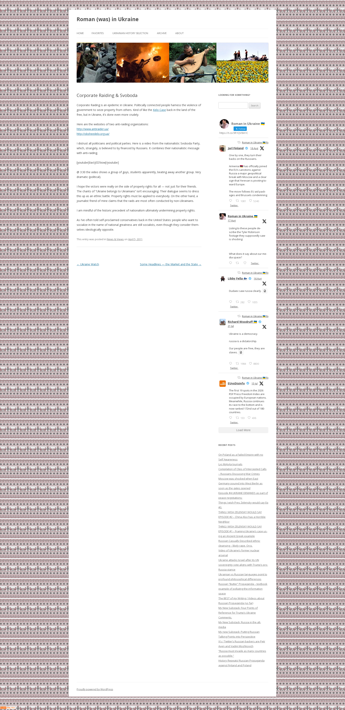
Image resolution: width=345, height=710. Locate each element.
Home (80, 33)
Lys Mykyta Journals (230, 464)
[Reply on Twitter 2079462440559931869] (231, 363)
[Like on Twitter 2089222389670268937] (246, 263)
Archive (162, 33)
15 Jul (255, 383)
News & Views (115, 239)
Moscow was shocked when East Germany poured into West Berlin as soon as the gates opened (240, 483)
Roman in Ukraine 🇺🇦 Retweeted (260, 142)
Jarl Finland (236, 148)
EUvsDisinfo (236, 383)
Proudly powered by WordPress (95, 689)
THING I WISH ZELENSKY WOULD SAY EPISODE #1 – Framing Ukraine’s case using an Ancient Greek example (242, 531)
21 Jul (231, 326)
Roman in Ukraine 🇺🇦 (242, 216)
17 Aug (232, 220)
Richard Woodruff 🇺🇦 (242, 322)
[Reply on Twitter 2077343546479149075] (231, 418)
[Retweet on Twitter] (239, 142)
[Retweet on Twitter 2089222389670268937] (238, 263)
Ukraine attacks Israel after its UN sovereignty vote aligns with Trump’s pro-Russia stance (243, 564)
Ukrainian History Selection (130, 33)
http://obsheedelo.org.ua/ (93, 134)
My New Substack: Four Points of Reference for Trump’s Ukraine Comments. (238, 612)
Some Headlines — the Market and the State (170, 264)
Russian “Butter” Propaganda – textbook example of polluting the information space (242, 588)
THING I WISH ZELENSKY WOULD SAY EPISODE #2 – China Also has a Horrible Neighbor (242, 516)
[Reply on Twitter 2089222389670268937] (231, 263)
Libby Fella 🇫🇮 (237, 278)
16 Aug (254, 148)
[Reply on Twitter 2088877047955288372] (231, 200)
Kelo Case (159, 110)
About (179, 33)
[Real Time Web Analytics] (8, 708)
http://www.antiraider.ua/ (93, 129)
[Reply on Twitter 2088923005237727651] (231, 302)
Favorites (98, 33)
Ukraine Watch (88, 264)
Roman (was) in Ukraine (108, 19)
